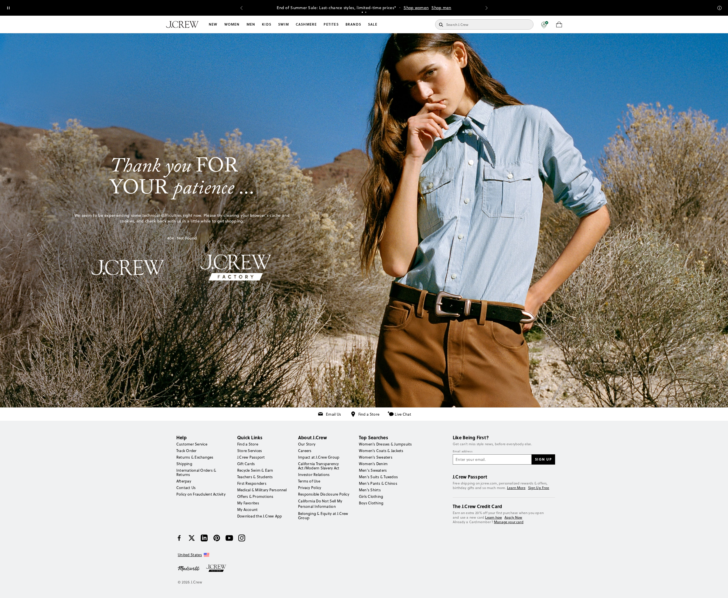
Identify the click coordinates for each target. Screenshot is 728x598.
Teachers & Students (255, 476)
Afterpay (183, 481)
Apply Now (513, 517)
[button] (545, 24)
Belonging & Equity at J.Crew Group (323, 515)
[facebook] (179, 538)
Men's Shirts (370, 489)
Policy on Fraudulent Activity (201, 494)
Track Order (186, 450)
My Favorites (248, 503)
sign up (543, 459)
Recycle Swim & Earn (255, 470)
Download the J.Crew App (259, 516)
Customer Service (191, 444)
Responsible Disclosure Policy (323, 494)
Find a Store (369, 414)
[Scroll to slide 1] (362, 12)
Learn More (516, 487)
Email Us (333, 414)
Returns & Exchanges (195, 457)
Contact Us (186, 487)
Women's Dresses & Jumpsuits (385, 444)
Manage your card (509, 521)
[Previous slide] (241, 8)
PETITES (331, 24)
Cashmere (306, 24)
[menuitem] (213, 24)
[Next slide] (486, 8)
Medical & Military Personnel (262, 489)
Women (232, 24)
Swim (283, 24)
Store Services (249, 450)
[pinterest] (216, 538)
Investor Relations (314, 474)
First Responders (251, 483)
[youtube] (229, 538)
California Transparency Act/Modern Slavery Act (318, 466)
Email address (463, 451)
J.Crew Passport (251, 457)
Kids (266, 24)
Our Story (306, 444)
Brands (353, 24)
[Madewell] (188, 568)
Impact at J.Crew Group (318, 457)
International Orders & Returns (196, 472)
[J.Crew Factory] (219, 568)
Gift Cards (246, 463)
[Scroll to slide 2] (365, 12)
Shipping (184, 463)
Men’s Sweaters (373, 470)
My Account (247, 509)
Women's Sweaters (375, 457)
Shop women (416, 7)
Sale (372, 24)
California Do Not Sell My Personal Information (320, 503)
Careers (305, 450)
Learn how (493, 517)
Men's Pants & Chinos (378, 483)
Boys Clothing (371, 503)
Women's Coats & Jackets (381, 450)
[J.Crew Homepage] (182, 24)
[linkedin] (204, 538)
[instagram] (241, 538)
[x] (191, 538)
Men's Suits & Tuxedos (378, 476)
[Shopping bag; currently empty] (559, 24)
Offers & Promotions (255, 496)
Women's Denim (373, 463)
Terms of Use (309, 481)
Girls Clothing (371, 496)
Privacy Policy (309, 487)
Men (251, 24)
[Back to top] (718, 588)
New (213, 24)
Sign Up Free (538, 488)
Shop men (441, 7)
